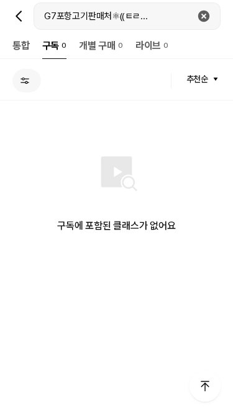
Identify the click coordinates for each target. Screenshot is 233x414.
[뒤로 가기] (19, 16)
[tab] (21, 45)
